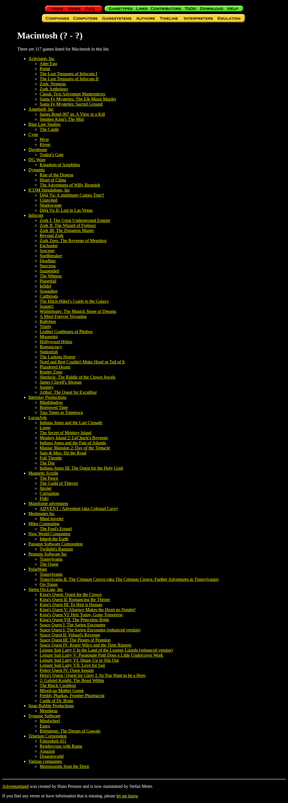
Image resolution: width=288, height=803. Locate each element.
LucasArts (37, 417)
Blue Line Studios (44, 124)
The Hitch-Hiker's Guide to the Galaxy (74, 301)
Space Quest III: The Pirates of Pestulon (75, 640)
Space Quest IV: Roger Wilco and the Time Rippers (85, 645)
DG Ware (37, 159)
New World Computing (49, 533)
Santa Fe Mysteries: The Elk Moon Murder (78, 99)
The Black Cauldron (58, 685)
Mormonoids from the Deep (64, 766)
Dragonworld (52, 756)
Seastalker (49, 291)
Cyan (33, 134)
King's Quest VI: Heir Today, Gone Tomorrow (81, 614)
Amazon (47, 751)
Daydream (37, 149)
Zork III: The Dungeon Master (67, 230)
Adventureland (15, 786)
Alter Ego (48, 63)
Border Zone (51, 372)
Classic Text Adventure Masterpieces (72, 94)
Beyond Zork (52, 235)
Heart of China (53, 180)
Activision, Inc (41, 58)
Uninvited (48, 200)
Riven (45, 144)
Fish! (44, 498)
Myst (44, 139)
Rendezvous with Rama (61, 746)
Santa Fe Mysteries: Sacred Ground (71, 104)
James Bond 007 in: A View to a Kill (72, 114)
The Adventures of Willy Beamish (70, 185)
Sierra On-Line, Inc (45, 589)
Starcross (48, 265)
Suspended (49, 271)
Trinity (45, 326)
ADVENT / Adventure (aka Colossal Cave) (79, 508)
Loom (45, 427)
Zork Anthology (54, 89)
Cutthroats (49, 296)
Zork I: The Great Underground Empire (75, 220)
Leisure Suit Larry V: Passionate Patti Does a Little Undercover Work (101, 655)
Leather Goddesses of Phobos (66, 331)
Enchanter (49, 245)
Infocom (35, 215)
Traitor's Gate (52, 154)
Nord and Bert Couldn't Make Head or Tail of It (82, 362)
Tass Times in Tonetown (61, 412)
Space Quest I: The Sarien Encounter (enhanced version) (90, 629)
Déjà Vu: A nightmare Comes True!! (72, 195)
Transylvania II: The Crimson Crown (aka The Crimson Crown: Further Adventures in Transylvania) (129, 579)
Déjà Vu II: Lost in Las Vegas (66, 210)
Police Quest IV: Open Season (67, 670)
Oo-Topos (49, 584)
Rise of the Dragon (56, 174)
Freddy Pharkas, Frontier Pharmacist (72, 695)
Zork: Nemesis (53, 83)
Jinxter (45, 488)
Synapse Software (44, 715)
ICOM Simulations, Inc (49, 190)
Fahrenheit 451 (53, 741)
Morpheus (49, 710)
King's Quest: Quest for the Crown (71, 594)
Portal (45, 68)
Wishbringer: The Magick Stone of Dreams (78, 311)
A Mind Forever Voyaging (63, 316)
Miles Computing (43, 523)
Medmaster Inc (41, 513)
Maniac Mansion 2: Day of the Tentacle (75, 447)
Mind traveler (52, 518)
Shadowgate (51, 205)
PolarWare (37, 569)
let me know (127, 795)
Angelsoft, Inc (41, 109)
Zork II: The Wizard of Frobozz (68, 225)
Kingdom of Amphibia (60, 164)
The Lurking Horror (57, 356)
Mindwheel (50, 720)
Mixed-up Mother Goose (62, 690)
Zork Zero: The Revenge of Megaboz (73, 240)
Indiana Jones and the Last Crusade (71, 422)
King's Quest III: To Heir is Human (71, 604)
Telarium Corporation (47, 736)
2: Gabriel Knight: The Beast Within (72, 680)
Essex (45, 726)
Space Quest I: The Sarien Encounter (72, 624)
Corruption (49, 493)
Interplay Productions (47, 397)
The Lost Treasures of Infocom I (68, 73)
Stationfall (49, 351)
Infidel (45, 286)
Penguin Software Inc (47, 554)
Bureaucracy (51, 346)
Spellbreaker (51, 255)
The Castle (49, 129)
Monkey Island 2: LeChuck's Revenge (74, 437)
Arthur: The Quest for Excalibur (68, 392)
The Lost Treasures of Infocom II (69, 78)
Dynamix (36, 169)
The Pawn (49, 478)
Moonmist (49, 336)
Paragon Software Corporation (55, 544)
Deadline (48, 260)
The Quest (49, 564)
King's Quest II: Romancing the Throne (75, 599)
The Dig (47, 463)
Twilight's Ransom (56, 549)
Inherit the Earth (54, 538)
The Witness (51, 276)
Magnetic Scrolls (43, 473)
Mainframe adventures (48, 503)
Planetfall (48, 281)
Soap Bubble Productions (51, 705)
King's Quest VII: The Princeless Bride (74, 619)
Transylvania (51, 559)
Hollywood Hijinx (56, 341)
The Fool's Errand (56, 528)
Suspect (46, 306)
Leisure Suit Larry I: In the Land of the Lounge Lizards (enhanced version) (106, 650)
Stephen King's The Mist (62, 119)
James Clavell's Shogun (61, 382)
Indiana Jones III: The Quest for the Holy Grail (81, 468)
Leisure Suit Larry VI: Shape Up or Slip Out (79, 660)
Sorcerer (47, 250)
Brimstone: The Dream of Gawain (70, 731)
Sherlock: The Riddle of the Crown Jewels (77, 377)
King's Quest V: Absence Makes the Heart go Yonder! (88, 609)
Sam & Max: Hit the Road (63, 453)
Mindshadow (51, 402)
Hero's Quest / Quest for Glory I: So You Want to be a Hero (92, 675)
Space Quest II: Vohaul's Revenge (70, 635)
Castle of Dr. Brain (56, 700)
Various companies (45, 761)
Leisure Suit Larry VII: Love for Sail (72, 665)
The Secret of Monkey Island (65, 432)
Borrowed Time (54, 407)
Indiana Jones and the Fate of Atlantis (73, 442)
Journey (47, 387)
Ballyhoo (48, 321)
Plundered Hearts (55, 367)
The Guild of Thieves (59, 483)
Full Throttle (51, 458)
